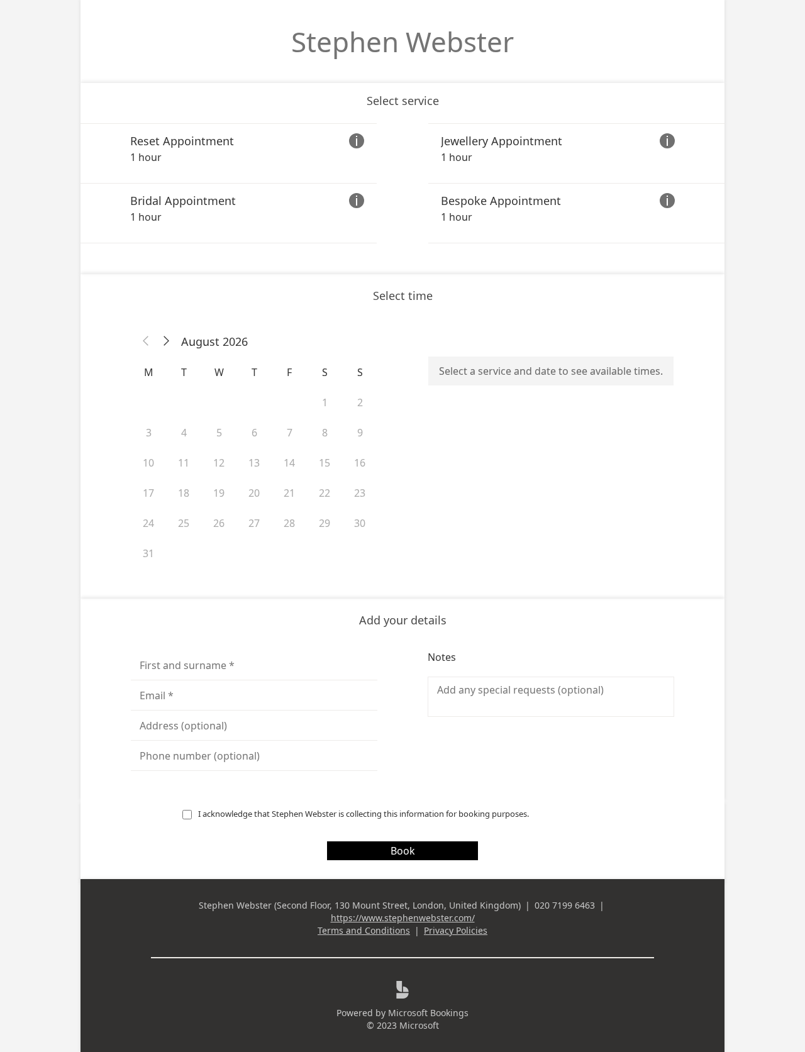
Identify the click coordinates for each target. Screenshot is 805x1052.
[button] (146, 341)
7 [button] (289, 433)
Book (403, 851)
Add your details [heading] (403, 620)
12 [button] (219, 463)
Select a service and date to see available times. (551, 371)
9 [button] (360, 433)
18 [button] (183, 493)
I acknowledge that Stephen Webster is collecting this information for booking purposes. (363, 813)
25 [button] (183, 523)
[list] (402, 183)
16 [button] (359, 463)
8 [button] (325, 433)
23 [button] (359, 493)
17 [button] (148, 493)
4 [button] (184, 433)
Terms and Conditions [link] (364, 930)
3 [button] (149, 433)
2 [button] (360, 402)
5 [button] (219, 433)
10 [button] (148, 463)
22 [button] (324, 493)
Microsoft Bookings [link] (428, 1013)
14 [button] (289, 463)
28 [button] (289, 523)
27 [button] (254, 523)
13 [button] (254, 463)
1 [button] (325, 402)
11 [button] (183, 463)
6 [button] (254, 433)
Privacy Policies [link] (455, 930)
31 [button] (148, 553)
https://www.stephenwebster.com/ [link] (403, 918)
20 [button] (254, 493)
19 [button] (219, 493)
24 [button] (148, 523)
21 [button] (289, 493)
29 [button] (324, 523)
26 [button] (219, 523)
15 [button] (324, 463)
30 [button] (359, 523)
